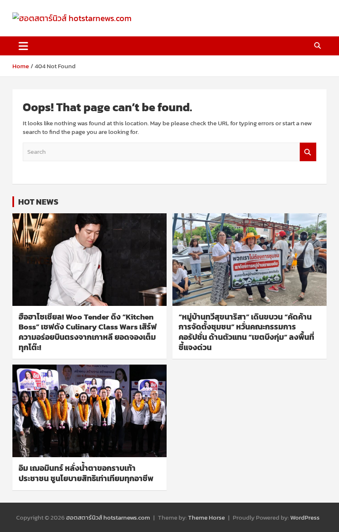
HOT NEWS (38, 202)
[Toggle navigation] (23, 45)
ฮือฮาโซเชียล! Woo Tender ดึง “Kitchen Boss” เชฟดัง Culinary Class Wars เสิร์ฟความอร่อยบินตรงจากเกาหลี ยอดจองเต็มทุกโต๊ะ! (88, 332)
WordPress (305, 517)
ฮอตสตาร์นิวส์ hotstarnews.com (108, 517)
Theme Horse (206, 517)
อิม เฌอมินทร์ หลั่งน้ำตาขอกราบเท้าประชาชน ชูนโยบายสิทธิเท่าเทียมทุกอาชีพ (86, 473)
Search (308, 152)
